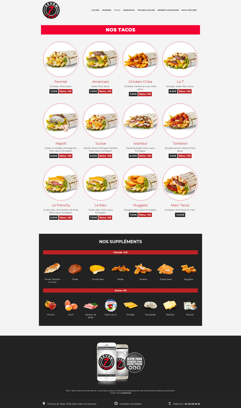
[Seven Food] (50, 10)
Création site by (120, 393)
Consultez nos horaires (130, 404)
